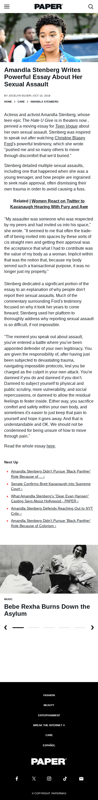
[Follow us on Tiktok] (65, 778)
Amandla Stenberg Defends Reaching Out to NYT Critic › (52, 511)
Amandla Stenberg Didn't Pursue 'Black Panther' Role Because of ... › (51, 474)
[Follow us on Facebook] (17, 778)
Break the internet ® (49, 725)
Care (21, 101)
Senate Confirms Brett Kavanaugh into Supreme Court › (51, 486)
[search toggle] (91, 6)
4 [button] (79, 627)
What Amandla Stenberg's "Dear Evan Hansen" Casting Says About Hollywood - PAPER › (50, 498)
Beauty (49, 705)
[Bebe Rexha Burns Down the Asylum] (49, 569)
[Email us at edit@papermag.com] (81, 778)
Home (8, 101)
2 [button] (49, 627)
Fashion (49, 695)
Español (49, 745)
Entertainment (49, 715)
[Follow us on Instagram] (49, 778)
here (51, 446)
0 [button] (18, 627)
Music (8, 599)
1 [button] (33, 627)
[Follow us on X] (33, 778)
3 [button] (64, 627)
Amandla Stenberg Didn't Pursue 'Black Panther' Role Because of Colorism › (51, 523)
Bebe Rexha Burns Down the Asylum (47, 610)
